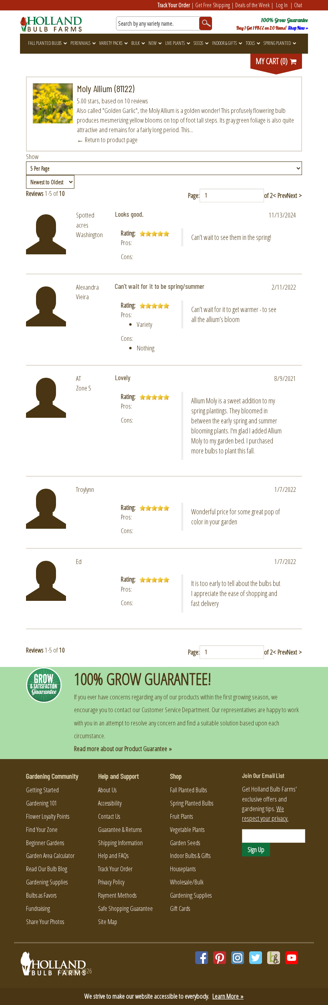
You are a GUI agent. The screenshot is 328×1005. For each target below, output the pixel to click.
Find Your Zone (42, 829)
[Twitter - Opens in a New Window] (255, 957)
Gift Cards (180, 908)
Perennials (80, 43)
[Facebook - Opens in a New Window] (201, 957)
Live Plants (175, 43)
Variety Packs (110, 43)
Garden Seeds (185, 842)
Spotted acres (85, 219)
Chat (298, 5)
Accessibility (110, 803)
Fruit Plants (181, 816)
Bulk (135, 43)
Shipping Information (120, 842)
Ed (79, 561)
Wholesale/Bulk (187, 882)
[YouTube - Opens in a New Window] (291, 957)
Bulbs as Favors (41, 895)
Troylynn (85, 489)
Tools (250, 43)
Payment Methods (117, 895)
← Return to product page (107, 139)
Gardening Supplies (47, 882)
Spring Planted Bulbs (191, 803)
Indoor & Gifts (224, 43)
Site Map (107, 921)
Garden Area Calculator (50, 855)
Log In (282, 5)
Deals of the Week (252, 5)
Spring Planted (277, 43)
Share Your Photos (45, 921)
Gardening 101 (41, 803)
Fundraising (38, 908)
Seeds (198, 43)
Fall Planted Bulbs (45, 43)
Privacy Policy (111, 882)
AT (78, 378)
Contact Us (109, 816)
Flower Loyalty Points (47, 816)
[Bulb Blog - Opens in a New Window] (273, 957)
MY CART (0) (272, 61)
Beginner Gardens (45, 842)
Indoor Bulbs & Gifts (190, 855)
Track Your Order (174, 5)
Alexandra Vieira (87, 291)
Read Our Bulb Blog (46, 868)
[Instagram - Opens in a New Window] (237, 957)
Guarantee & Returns (120, 829)
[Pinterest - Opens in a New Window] (219, 957)
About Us (107, 789)
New (152, 43)
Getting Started (42, 789)
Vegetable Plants (187, 829)
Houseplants (183, 868)
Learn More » (228, 996)
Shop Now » (298, 28)
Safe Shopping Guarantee (125, 908)
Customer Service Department (175, 709)
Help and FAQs (113, 855)
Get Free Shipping (212, 5)
